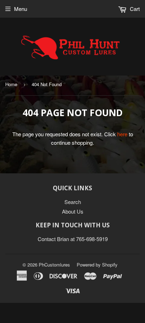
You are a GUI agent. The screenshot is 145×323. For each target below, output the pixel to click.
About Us (72, 211)
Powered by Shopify (97, 264)
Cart (134, 8)
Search (72, 201)
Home (11, 84)
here (122, 134)
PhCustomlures (54, 264)
